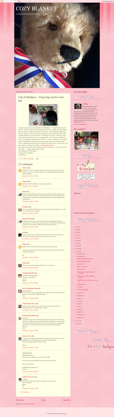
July (78, 301)
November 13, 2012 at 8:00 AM (30, 371)
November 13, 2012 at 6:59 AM (30, 310)
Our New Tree (80, 264)
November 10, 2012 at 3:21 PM (30, 213)
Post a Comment (25, 392)
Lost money (80, 287)
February (79, 315)
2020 (77, 232)
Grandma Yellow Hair (28, 273)
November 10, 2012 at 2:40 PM (30, 186)
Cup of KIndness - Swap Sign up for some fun (87, 280)
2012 (77, 251)
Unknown (25, 168)
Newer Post (20, 400)
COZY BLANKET (36, 8)
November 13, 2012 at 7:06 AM (30, 330)
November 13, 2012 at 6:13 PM (30, 388)
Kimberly (25, 181)
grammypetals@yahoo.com (47, 145)
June (78, 304)
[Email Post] (37, 158)
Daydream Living (27, 219)
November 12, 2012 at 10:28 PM (30, 298)
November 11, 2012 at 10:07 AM (30, 239)
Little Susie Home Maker (29, 315)
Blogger (65, 413)
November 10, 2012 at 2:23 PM (30, 176)
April (78, 309)
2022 (77, 230)
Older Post (66, 400)
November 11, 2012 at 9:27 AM (30, 227)
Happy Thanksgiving (82, 267)
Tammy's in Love (26, 336)
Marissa (24, 263)
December (80, 254)
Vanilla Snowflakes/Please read (84, 259)
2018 (77, 235)
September (80, 295)
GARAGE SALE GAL (28, 377)
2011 (77, 321)
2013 (77, 249)
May (78, 306)
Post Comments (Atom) (29, 404)
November (80, 256)
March (79, 312)
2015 (77, 243)
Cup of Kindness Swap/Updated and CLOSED (86, 272)
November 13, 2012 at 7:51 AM (30, 347)
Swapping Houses (81, 269)
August (79, 298)
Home (43, 400)
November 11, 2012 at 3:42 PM (30, 257)
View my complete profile (80, 124)
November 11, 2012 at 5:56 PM (30, 267)
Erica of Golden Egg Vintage (29, 288)
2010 (77, 323)
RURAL (24, 244)
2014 (77, 246)
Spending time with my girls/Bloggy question (86, 276)
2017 (77, 238)
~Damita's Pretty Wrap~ (28, 304)
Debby (86, 104)
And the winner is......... (82, 284)
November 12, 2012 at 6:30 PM (30, 283)
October (79, 293)
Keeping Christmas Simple (83, 261)
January (79, 317)
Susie (23, 232)
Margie (24, 191)
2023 (77, 227)
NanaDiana (25, 207)
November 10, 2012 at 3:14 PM (30, 201)
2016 (77, 240)
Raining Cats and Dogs (82, 289)
